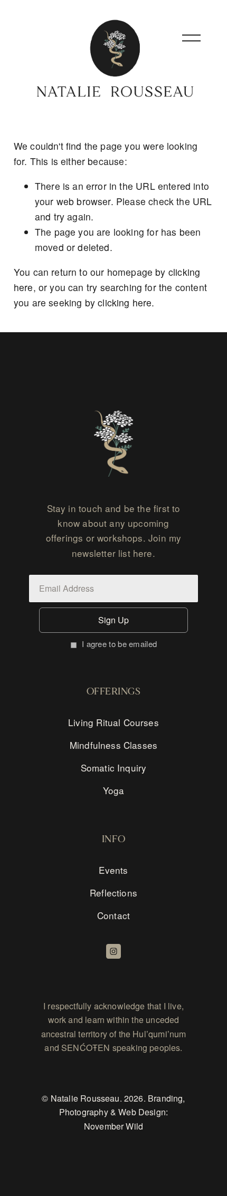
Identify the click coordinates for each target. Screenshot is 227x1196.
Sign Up (113, 620)
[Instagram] (113, 951)
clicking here (125, 302)
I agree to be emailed (119, 643)
